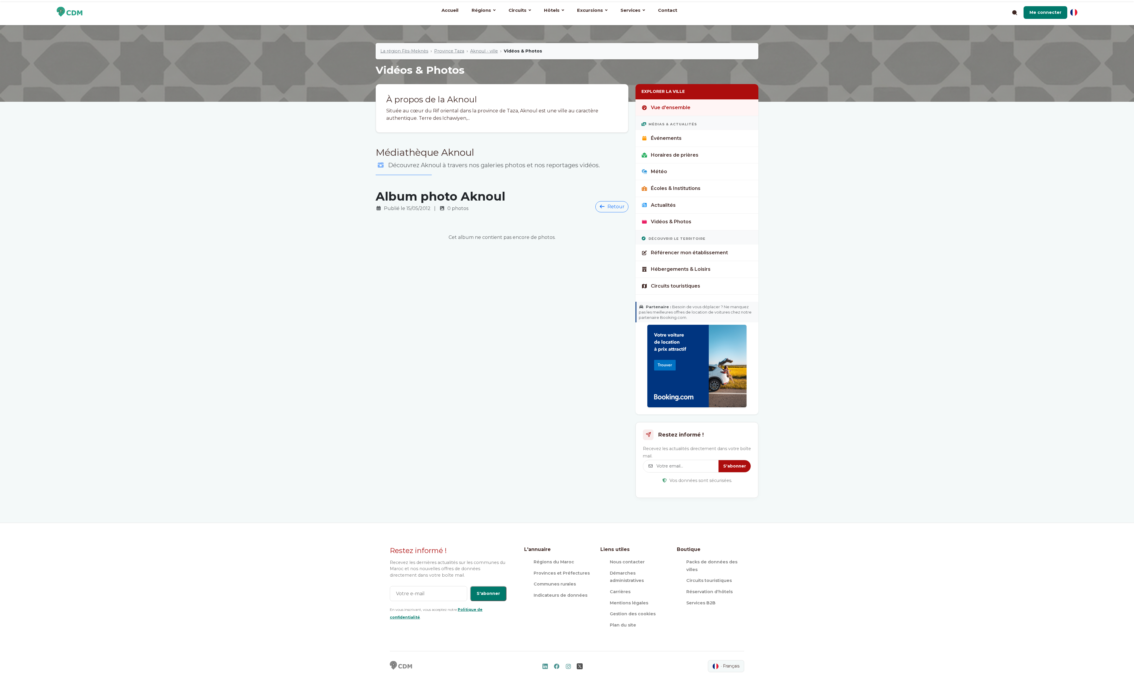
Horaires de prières (674, 155)
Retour (616, 206)
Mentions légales (629, 603)
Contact (667, 10)
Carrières (620, 591)
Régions (481, 10)
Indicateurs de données (560, 595)
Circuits (518, 10)
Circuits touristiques (675, 286)
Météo (659, 171)
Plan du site (623, 625)
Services (630, 10)
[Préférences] (1073, 12)
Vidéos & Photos (671, 221)
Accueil (449, 10)
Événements (666, 138)
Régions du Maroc (554, 562)
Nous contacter (627, 562)
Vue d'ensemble (670, 107)
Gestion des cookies (633, 613)
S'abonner (734, 466)
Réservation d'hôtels (709, 591)
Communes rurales (555, 584)
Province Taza (449, 51)
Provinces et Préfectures (562, 573)
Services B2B (701, 603)
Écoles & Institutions (675, 188)
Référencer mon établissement (689, 252)
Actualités (663, 205)
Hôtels (552, 10)
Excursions (590, 10)
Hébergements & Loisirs (681, 269)
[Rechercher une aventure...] (1014, 12)
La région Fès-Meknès (404, 51)
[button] (1045, 12)
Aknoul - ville (484, 51)
